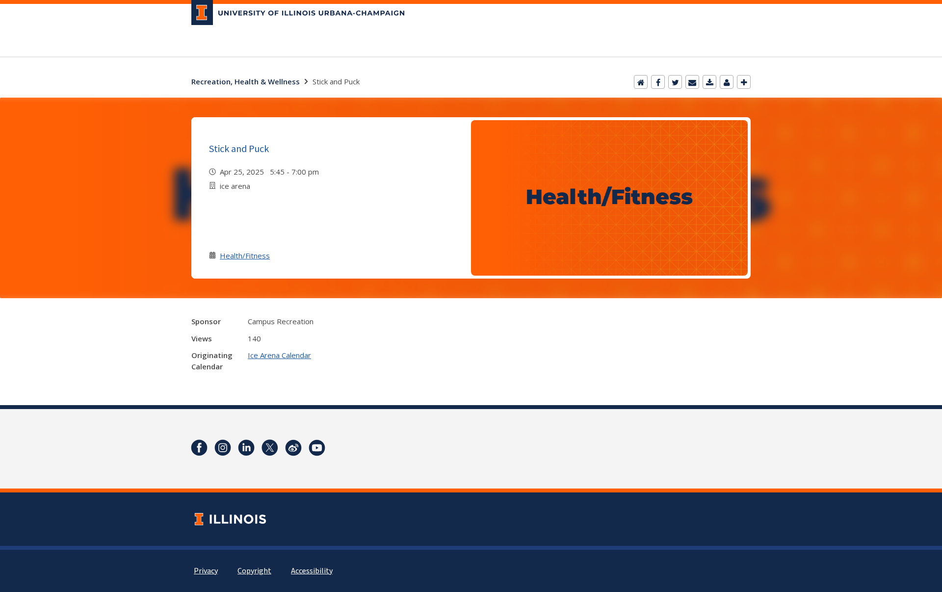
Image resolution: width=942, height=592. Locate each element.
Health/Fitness (245, 255)
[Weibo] (293, 448)
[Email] (692, 82)
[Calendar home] (641, 82)
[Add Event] (744, 82)
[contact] (726, 82)
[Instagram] (223, 448)
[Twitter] (675, 82)
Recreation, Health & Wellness (245, 81)
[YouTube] (317, 448)
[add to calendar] (709, 82)
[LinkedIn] (246, 448)
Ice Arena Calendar (279, 355)
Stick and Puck (239, 148)
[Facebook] (658, 82)
